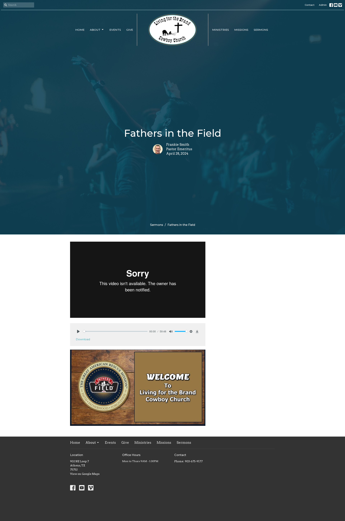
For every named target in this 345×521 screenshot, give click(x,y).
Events (115, 29)
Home (79, 29)
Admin (323, 4)
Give (129, 29)
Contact (309, 4)
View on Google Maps (85, 474)
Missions (241, 29)
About (95, 29)
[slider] (115, 331)
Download (83, 339)
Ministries (220, 29)
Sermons (261, 29)
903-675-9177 (194, 461)
